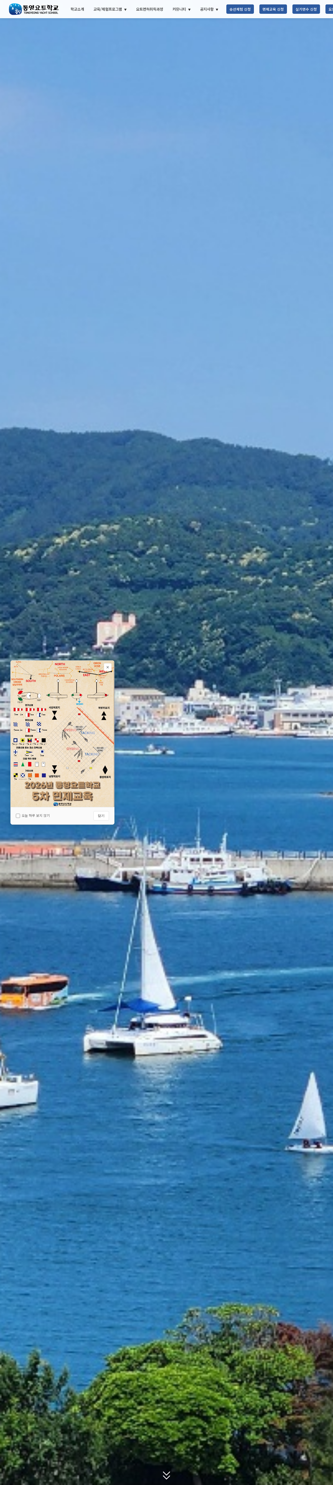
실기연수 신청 (306, 9)
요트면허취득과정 (149, 9)
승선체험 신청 (240, 9)
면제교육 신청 (273, 9)
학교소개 (77, 9)
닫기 (101, 816)
